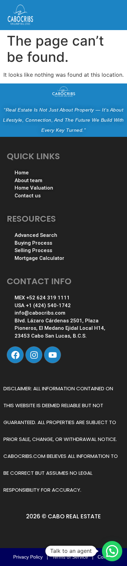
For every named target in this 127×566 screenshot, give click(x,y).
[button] (112, 551)
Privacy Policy (28, 557)
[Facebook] (15, 354)
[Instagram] (33, 354)
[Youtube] (52, 354)
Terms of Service (70, 557)
